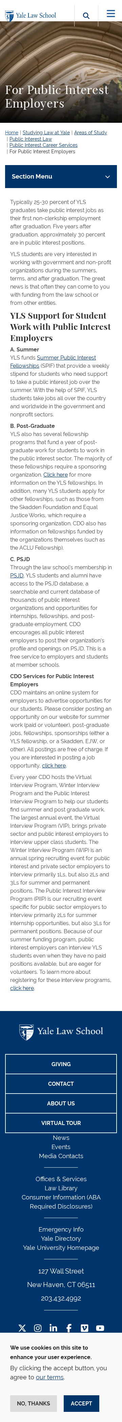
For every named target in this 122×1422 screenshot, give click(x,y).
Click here (55, 475)
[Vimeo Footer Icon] (84, 1329)
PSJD (16, 575)
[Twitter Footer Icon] (22, 1329)
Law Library (61, 1188)
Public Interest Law (30, 139)
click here (54, 765)
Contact (61, 1084)
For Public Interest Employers (42, 151)
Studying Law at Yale (46, 132)
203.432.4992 (61, 1298)
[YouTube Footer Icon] (100, 1329)
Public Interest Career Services (43, 145)
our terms (50, 1377)
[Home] (32, 16)
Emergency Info (61, 1229)
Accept (81, 1403)
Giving (61, 1064)
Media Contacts (61, 1156)
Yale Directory (61, 1238)
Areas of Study (90, 132)
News (61, 1137)
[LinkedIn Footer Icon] (53, 1329)
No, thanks (33, 1403)
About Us (61, 1103)
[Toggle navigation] (111, 13)
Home (11, 132)
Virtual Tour (61, 1123)
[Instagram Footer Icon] (38, 1329)
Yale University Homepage (61, 1247)
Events (61, 1146)
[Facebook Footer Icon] (69, 1329)
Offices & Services (61, 1179)
